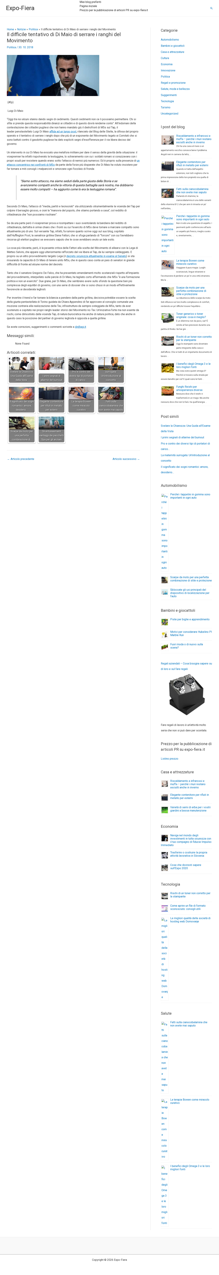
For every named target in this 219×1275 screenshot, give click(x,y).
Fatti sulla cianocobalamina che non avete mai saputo (192, 190)
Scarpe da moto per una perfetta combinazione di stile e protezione (191, 291)
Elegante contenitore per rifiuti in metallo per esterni (192, 163)
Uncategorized (169, 113)
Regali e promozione (173, 82)
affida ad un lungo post (62, 131)
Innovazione (168, 70)
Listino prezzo (169, 758)
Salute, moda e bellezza (175, 89)
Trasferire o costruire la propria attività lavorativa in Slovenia (188, 854)
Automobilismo (170, 39)
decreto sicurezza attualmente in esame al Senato (96, 256)
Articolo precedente (20, 459)
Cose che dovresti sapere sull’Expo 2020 (185, 866)
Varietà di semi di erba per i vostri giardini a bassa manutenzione (190, 809)
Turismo (165, 107)
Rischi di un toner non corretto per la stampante (194, 338)
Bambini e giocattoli (172, 45)
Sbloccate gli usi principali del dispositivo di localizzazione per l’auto (189, 593)
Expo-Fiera (20, 8)
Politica (11, 47)
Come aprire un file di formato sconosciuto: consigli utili (188, 907)
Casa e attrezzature (172, 52)
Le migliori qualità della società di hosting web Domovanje (190, 920)
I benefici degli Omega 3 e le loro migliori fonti (193, 365)
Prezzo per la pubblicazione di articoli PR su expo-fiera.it (114, 10)
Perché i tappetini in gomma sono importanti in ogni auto (193, 217)
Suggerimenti (169, 95)
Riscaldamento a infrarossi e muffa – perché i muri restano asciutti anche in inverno (193, 139)
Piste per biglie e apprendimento (190, 619)
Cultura (165, 58)
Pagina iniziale (88, 6)
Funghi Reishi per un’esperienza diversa (189, 388)
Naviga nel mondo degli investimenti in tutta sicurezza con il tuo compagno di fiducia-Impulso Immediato (186, 840)
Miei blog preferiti (90, 2)
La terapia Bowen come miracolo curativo (190, 262)
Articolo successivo (126, 459)
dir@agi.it (80, 326)
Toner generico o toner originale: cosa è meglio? (191, 315)
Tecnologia (167, 101)
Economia (166, 64)
